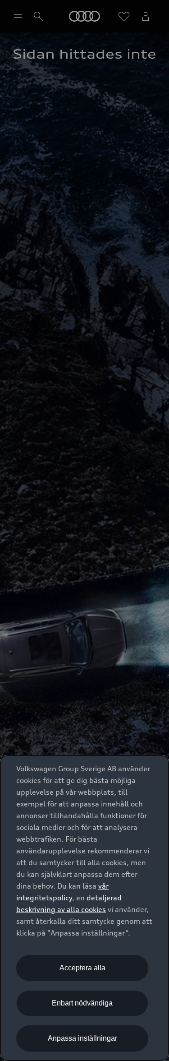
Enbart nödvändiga (82, 1003)
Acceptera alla (82, 968)
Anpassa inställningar (82, 1038)
